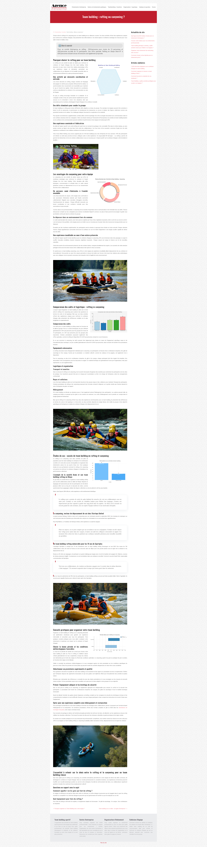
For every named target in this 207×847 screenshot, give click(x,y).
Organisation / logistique (130, 7)
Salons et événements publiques (97, 7)
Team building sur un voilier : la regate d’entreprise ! (112, 808)
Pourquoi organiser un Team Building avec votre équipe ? (70, 808)
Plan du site (103, 842)
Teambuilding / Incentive (115, 7)
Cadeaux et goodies (144, 7)
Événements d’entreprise (79, 7)
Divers (154, 7)
